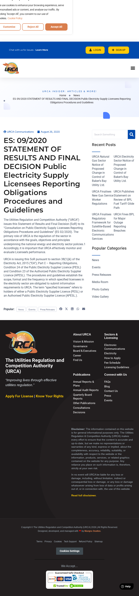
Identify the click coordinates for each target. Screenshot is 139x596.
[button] (132, 68)
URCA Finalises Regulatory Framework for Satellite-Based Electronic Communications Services (103, 226)
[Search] (131, 134)
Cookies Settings (69, 551)
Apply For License (19, 396)
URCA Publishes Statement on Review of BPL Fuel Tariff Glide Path (124, 200)
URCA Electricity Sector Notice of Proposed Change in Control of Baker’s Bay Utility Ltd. (124, 169)
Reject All (33, 26)
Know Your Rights (50, 396)
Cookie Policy (15, 18)
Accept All (56, 26)
